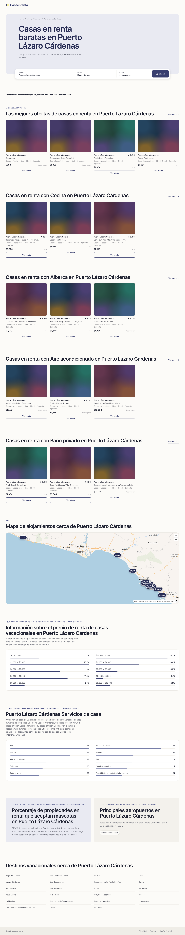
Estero (141, 882)
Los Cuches (144, 901)
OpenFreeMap (139, 601)
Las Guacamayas (57, 882)
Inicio (20, 19)
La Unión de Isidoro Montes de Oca (20, 907)
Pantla (97, 888)
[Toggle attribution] (176, 601)
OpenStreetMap (169, 601)
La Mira (97, 875)
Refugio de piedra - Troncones (18, 403)
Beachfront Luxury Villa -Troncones (64, 485)
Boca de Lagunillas (102, 901)
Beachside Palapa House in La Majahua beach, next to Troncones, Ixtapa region (38, 240)
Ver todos (173, 115)
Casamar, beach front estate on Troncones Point (113, 485)
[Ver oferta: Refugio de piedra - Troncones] (26, 381)
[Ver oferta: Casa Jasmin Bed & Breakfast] (70, 136)
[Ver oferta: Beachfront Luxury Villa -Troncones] (70, 463)
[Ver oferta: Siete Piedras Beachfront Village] (114, 381)
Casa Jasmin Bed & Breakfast (62, 158)
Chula (141, 875)
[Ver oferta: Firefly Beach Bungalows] (114, 136)
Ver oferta (26, 171)
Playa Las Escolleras (102, 895)
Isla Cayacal (11, 888)
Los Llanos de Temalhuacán (61, 901)
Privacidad (142, 931)
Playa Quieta (11, 895)
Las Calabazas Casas (59, 875)
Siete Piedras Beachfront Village (107, 403)
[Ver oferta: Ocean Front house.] (158, 136)
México (27, 19)
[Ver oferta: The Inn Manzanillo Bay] (114, 299)
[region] (92, 568)
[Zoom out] (176, 539)
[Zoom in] (176, 536)
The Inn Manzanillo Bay (103, 321)
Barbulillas (143, 888)
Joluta (52, 907)
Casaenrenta (19, 5)
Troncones (143, 895)
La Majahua (10, 901)
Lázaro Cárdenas (13, 882)
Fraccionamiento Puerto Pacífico (107, 882)
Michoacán (37, 19)
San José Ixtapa (57, 888)
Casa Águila (10, 158)
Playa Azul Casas (13, 875)
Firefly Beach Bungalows (104, 158)
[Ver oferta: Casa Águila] (26, 136)
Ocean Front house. (146, 158)
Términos (153, 931)
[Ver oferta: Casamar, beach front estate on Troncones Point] (114, 463)
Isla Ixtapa (54, 895)
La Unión (98, 907)
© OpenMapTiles (150, 601)
